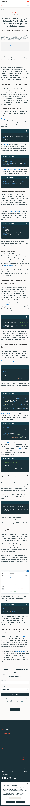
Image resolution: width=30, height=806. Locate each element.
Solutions (4, 741)
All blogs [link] (2, 9)
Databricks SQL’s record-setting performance (14, 63)
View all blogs (15, 709)
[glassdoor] (12, 778)
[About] (6, 749)
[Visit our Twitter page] (7, 778)
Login (23, 1)
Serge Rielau (7, 30)
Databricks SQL (7, 45)
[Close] (27, 783)
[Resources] (8, 745)
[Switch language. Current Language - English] (16, 2)
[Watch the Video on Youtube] (15, 778)
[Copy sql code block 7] (26, 393)
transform (21, 448)
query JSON (6, 305)
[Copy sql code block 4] (26, 224)
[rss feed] (10, 778)
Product (15, 12)
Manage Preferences (14, 798)
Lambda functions (6, 442)
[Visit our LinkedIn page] (2, 778)
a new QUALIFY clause (14, 211)
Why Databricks (6, 733)
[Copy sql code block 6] (26, 367)
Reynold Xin (25, 30)
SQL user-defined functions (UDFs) (10, 169)
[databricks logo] (6, 729)
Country (3, 686)
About (3, 749)
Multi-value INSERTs (7, 413)
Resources (4, 745)
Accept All (20, 802)
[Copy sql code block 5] (26, 317)
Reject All (10, 802)
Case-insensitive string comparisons (11, 361)
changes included (20, 651)
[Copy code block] (26, 502)
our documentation (9, 265)
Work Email (4, 680)
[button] (20, 2)
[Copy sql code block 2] (26, 156)
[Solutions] (7, 741)
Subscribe (15, 694)
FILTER (6, 144)
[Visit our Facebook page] (5, 778)
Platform (6, 9)
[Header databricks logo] (4, 1)
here (2, 525)
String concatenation (7, 119)
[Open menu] (28, 1)
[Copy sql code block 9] (26, 458)
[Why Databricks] (11, 733)
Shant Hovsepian (15, 30)
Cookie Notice (9, 791)
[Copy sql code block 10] (26, 605)
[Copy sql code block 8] (26, 424)
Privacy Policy (20, 701)
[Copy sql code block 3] (26, 178)
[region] (15, 793)
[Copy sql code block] (26, 131)
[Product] (7, 737)
